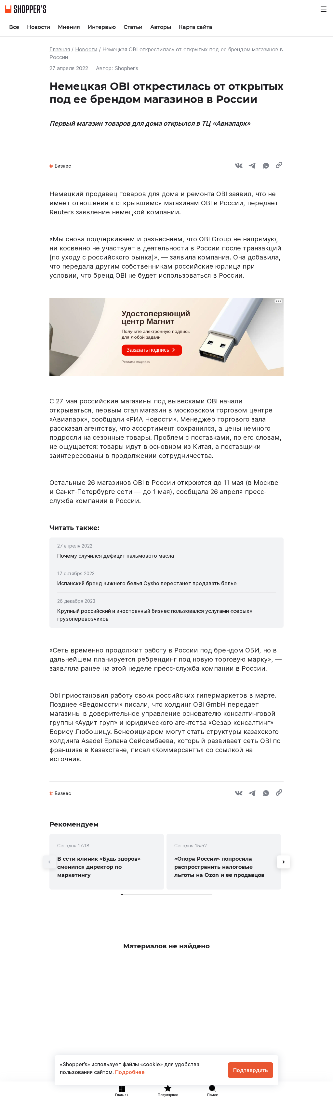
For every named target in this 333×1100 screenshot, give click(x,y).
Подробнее (129, 1072)
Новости (86, 49)
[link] (166, 556)
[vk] (239, 166)
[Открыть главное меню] (323, 9)
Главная (59, 49)
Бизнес (63, 166)
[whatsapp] (266, 166)
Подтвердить (250, 1070)
